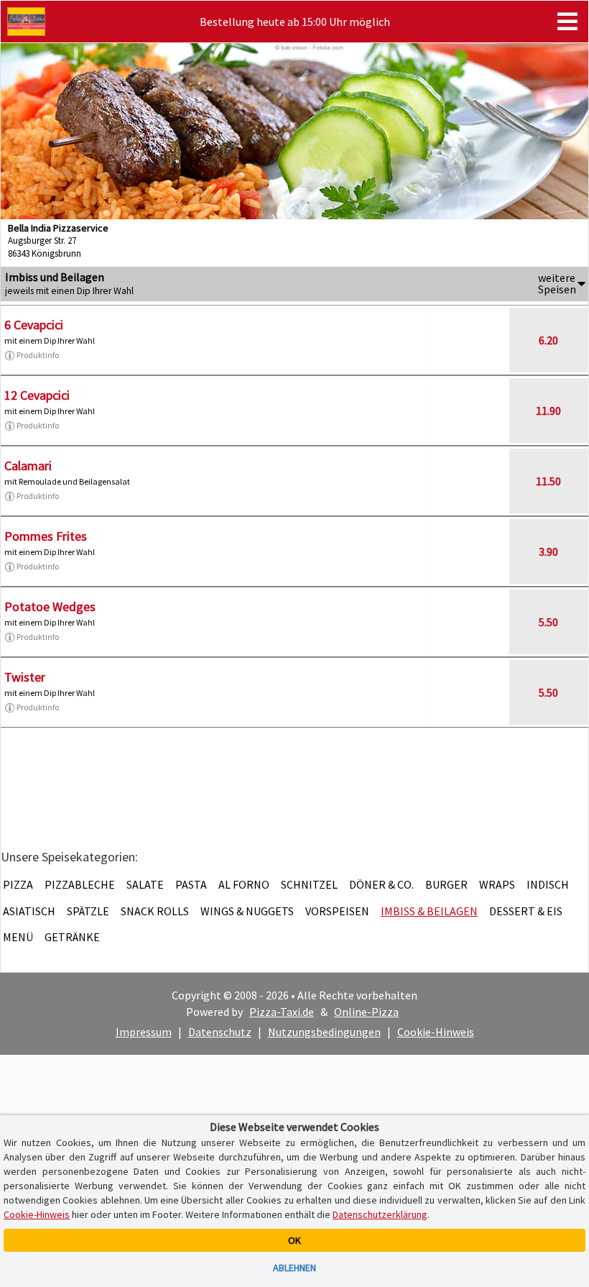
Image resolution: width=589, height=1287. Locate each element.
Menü (18, 937)
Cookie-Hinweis (435, 1032)
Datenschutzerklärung (380, 1214)
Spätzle (88, 911)
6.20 (548, 340)
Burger (446, 884)
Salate (145, 884)
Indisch (548, 884)
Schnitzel (309, 884)
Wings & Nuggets (247, 911)
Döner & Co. (381, 884)
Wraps (497, 884)
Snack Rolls (155, 911)
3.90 (548, 551)
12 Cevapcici (37, 395)
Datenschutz (219, 1032)
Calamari (28, 465)
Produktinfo (38, 354)
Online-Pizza (366, 1011)
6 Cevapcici (33, 324)
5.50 (548, 622)
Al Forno (243, 884)
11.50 (548, 481)
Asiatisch (29, 911)
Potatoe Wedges (50, 606)
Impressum (144, 1032)
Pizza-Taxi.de (281, 1011)
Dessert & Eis (525, 911)
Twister (24, 677)
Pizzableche (80, 884)
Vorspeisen (337, 911)
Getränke (72, 937)
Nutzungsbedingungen (324, 1032)
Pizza (18, 884)
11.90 (548, 410)
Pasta (191, 884)
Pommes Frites (45, 536)
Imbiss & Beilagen (429, 911)
